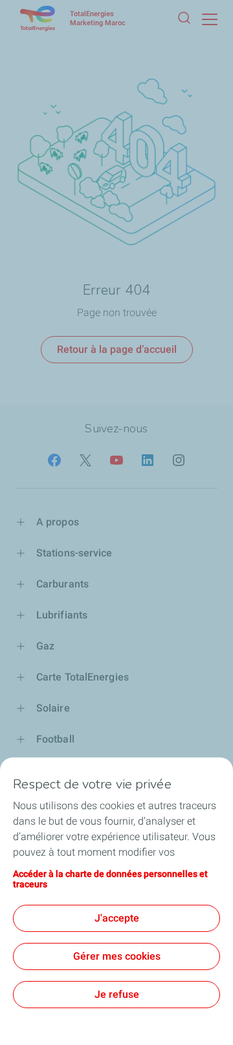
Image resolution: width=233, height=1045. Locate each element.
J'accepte (116, 918)
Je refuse (116, 994)
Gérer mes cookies (117, 956)
